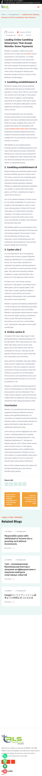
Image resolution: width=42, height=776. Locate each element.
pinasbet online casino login (18, 129)
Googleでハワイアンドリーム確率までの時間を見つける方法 (20, 596)
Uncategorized (13, 14)
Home (3, 14)
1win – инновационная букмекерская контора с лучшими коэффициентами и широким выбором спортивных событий (20, 569)
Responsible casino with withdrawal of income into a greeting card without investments (18, 540)
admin (12, 32)
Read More (8, 548)
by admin (9, 531)
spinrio (29, 54)
